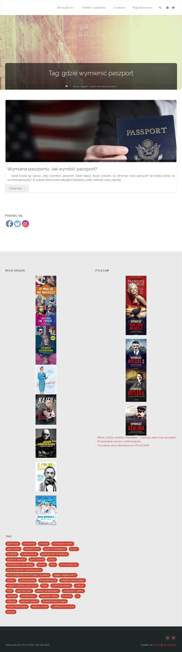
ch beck (44, 543)
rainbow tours (28, 596)
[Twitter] (173, 7)
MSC (9, 590)
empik (74, 549)
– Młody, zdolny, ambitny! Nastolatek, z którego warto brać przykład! (135, 437)
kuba (44, 585)
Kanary (11, 580)
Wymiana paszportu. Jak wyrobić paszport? (52, 169)
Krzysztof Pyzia (48, 580)
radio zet (11, 596)
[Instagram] (167, 7)
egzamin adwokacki (55, 549)
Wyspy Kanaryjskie (17, 606)
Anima (156, 644)
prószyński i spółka (73, 590)
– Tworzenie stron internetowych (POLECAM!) (122, 445)
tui (77, 596)
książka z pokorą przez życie (22, 585)
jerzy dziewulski (68, 564)
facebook (12, 554)
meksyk (80, 585)
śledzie (11, 611)
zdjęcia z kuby (39, 606)
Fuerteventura (29, 554)
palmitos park (24, 590)
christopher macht (63, 543)
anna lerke (29, 543)
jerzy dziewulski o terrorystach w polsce (28, 575)
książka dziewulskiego (72, 580)
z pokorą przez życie (63, 606)
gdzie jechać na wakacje (54, 554)
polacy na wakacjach (47, 590)
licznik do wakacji (61, 585)
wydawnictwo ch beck (54, 601)
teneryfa (67, 596)
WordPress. (170, 644)
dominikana (13, 549)
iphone (41, 564)
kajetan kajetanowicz (65, 575)
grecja (52, 559)
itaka (52, 564)
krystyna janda (27, 580)
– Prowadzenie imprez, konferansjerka (118, 441)
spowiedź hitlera (49, 596)
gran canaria (37, 559)
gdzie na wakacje (16, 559)
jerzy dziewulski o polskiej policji (24, 570)
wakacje (11, 601)
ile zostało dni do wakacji (20, 564)
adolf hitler (12, 543)
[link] (160, 8)
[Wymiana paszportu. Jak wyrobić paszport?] (91, 158)
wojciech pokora (29, 601)
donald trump (32, 549)
